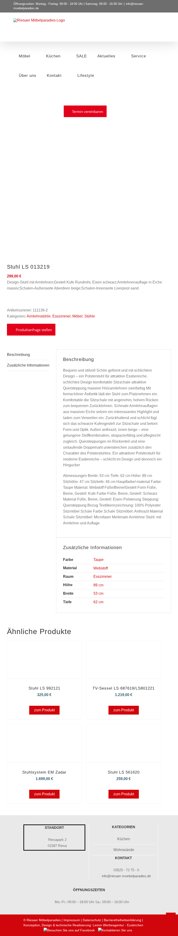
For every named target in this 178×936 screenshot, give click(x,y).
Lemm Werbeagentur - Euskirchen (118, 925)
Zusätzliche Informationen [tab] (28, 365)
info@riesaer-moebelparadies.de (126, 876)
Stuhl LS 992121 (44, 688)
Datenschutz (92, 920)
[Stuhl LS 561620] (123, 731)
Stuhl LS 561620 (124, 772)
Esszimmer (102, 576)
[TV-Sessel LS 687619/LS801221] (123, 647)
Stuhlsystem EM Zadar (44, 772)
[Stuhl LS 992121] (44, 647)
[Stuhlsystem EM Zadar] (44, 731)
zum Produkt (44, 710)
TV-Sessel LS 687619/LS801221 (123, 688)
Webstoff (100, 568)
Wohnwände (123, 850)
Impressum (72, 920)
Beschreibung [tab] (18, 355)
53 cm (98, 593)
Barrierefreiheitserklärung (122, 920)
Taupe (98, 560)
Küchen (123, 839)
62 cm (98, 602)
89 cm (98, 585)
